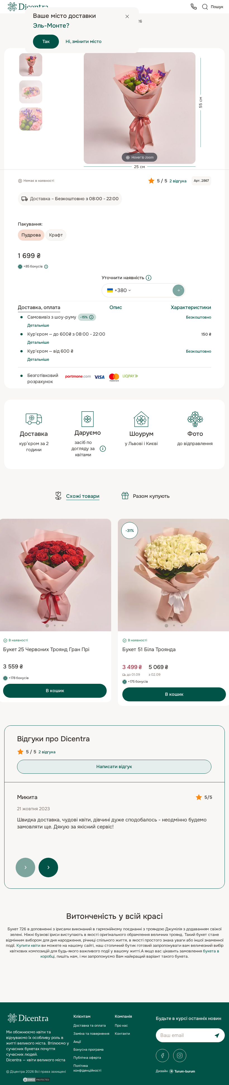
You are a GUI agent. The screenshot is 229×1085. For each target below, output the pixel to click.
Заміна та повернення (91, 1033)
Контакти (122, 1033)
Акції (77, 1041)
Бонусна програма (88, 1049)
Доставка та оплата (89, 1025)
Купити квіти (28, 945)
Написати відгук (114, 766)
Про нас (121, 1025)
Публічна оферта (87, 1057)
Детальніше (38, 325)
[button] (47, 625)
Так (46, 41)
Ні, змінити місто (84, 41)
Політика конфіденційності (87, 1068)
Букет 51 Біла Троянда (149, 649)
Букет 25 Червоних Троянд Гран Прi (46, 649)
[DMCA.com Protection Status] (36, 1079)
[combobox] (117, 290)
